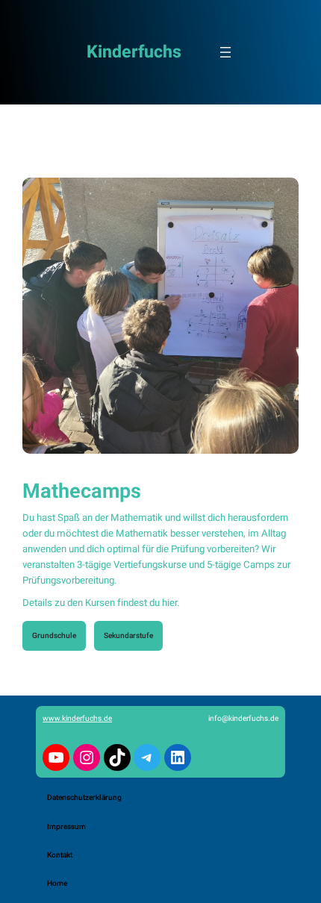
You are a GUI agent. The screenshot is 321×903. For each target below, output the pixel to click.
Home (57, 883)
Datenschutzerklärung (84, 797)
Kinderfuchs (134, 52)
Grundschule (54, 635)
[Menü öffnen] (225, 52)
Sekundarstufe (128, 635)
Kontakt (59, 854)
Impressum (66, 826)
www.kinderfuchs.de (77, 718)
